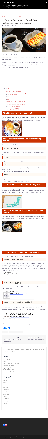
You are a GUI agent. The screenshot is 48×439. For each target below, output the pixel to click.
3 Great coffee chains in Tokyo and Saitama (15, 104)
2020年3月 (5, 382)
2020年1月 (5, 387)
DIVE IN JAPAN (9, 2)
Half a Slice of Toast (12, 94)
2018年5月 (5, 401)
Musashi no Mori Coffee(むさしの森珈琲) (16, 109)
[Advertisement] (24, 78)
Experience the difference (12, 16)
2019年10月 (6, 394)
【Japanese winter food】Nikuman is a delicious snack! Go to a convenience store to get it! (13, 339)
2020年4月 (5, 380)
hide (8, 88)
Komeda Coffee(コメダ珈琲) (13, 106)
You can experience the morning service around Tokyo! (17, 103)
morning (19, 332)
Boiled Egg (9, 96)
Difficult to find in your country (10, 363)
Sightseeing (6, 368)
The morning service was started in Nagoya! (15, 101)
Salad (8, 99)
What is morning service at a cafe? (13, 91)
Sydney (22, 437)
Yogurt (9, 98)
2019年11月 (6, 391)
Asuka (14, 25)
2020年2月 (5, 385)
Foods (26, 16)
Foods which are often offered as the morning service (17, 93)
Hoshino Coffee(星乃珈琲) (13, 108)
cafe (5, 332)
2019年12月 (6, 389)
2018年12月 (6, 398)
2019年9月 (5, 396)
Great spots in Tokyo (8, 371)
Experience (5, 359)
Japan (12, 332)
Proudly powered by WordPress (9, 437)
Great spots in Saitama (8, 369)
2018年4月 (5, 403)
